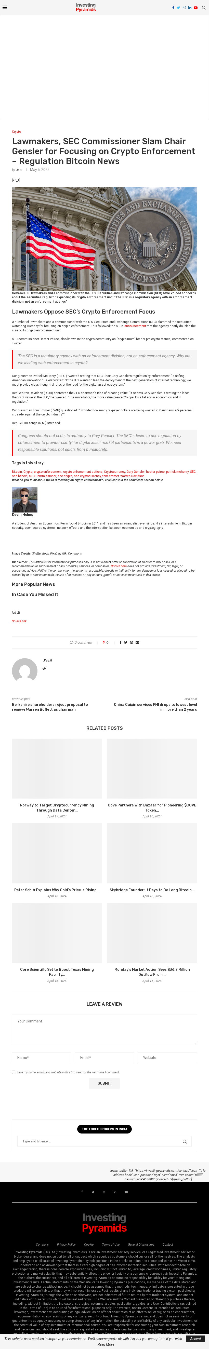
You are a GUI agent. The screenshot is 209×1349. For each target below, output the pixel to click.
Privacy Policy (66, 1244)
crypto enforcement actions (82, 472)
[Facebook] (173, 7)
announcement (135, 326)
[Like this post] (111, 642)
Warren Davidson (132, 476)
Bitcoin (17, 472)
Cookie (89, 1244)
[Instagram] (184, 7)
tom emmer (110, 476)
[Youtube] (196, 7)
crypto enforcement (48, 472)
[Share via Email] (137, 642)
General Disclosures (141, 1244)
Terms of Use (111, 1244)
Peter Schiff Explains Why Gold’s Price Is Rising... (57, 890)
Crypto (16, 131)
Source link (19, 621)
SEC (193, 472)
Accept (195, 1339)
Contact (168, 1244)
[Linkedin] (189, 7)
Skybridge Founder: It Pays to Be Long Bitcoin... (152, 890)
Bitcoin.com (119, 566)
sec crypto (65, 476)
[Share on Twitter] (125, 642)
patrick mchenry (177, 472)
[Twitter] (178, 7)
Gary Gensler (136, 472)
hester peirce (155, 472)
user (19, 170)
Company (42, 1244)
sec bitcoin (20, 476)
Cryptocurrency (114, 472)
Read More (106, 1344)
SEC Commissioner (42, 476)
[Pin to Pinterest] (131, 642)
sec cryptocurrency (87, 476)
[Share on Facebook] (121, 642)
